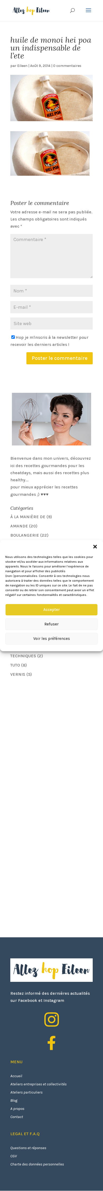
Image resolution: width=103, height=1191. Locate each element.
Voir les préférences (51, 638)
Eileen (22, 65)
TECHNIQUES (23, 655)
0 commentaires (67, 65)
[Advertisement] (50, 719)
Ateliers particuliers (26, 1092)
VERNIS (17, 674)
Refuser (51, 624)
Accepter (51, 609)
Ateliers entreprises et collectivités (38, 1084)
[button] (95, 546)
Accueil (16, 1076)
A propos (17, 1108)
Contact (16, 1116)
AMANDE (19, 525)
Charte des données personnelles (37, 1164)
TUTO (15, 665)
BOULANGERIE (24, 535)
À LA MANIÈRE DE (27, 516)
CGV (13, 1156)
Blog (13, 1100)
